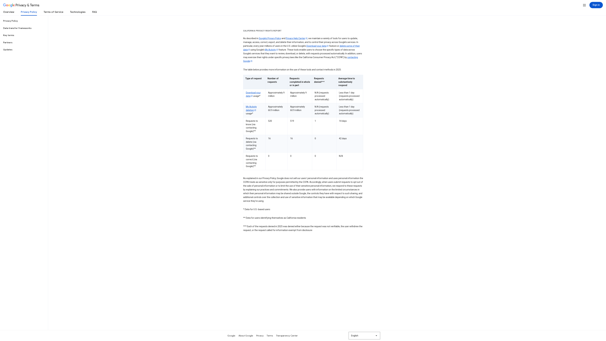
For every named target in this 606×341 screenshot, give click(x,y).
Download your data (316, 46)
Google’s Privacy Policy (270, 38)
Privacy (260, 335)
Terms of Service (53, 12)
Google (231, 335)
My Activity (270, 49)
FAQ (94, 12)
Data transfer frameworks (17, 28)
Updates (7, 49)
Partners (7, 42)
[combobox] (364, 335)
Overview (8, 12)
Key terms (8, 35)
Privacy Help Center (295, 38)
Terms (270, 335)
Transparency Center (287, 335)
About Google (245, 335)
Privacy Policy (29, 12)
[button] (584, 5)
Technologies (78, 12)
